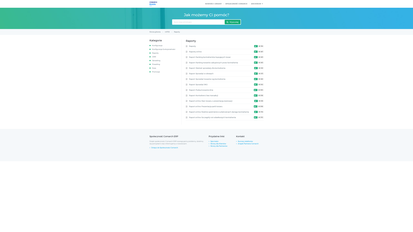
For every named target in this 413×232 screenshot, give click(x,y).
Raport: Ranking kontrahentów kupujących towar (210, 57)
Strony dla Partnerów (218, 146)
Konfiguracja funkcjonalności (163, 49)
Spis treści (214, 141)
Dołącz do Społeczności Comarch (164, 148)
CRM (154, 57)
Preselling (156, 64)
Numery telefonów (245, 141)
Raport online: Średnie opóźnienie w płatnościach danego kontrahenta (219, 112)
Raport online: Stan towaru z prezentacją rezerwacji (210, 101)
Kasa (154, 68)
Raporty (192, 46)
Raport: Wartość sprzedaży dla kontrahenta (207, 68)
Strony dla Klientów (218, 144)
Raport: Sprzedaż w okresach (201, 74)
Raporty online (195, 52)
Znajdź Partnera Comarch (248, 144)
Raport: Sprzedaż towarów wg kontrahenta (207, 79)
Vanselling (156, 61)
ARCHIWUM (256, 4)
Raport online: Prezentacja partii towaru (205, 106)
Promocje (156, 72)
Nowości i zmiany (213, 4)
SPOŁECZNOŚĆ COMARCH (236, 4)
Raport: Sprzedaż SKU (198, 85)
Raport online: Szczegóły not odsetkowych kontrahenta (212, 117)
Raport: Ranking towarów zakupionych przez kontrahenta (213, 63)
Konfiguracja (157, 45)
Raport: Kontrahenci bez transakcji (203, 96)
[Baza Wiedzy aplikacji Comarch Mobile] (153, 4)
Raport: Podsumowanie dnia (201, 90)
